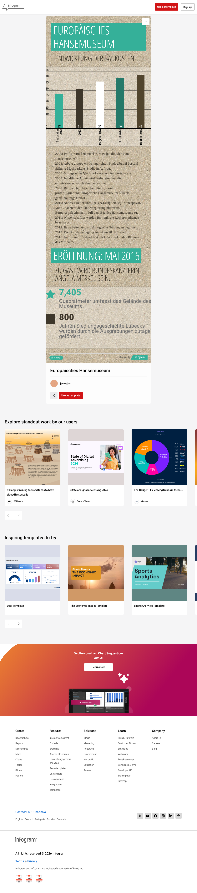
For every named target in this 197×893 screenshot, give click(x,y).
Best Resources (126, 759)
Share (57, 357)
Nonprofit (88, 759)
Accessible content (60, 754)
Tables (18, 764)
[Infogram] (13, 7)
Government (90, 754)
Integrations (56, 784)
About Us (156, 737)
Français (61, 819)
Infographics (21, 737)
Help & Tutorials (126, 737)
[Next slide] (18, 515)
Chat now (39, 812)
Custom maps (57, 779)
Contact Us (22, 812)
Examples (123, 748)
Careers (156, 743)
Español (51, 819)
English (19, 819)
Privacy (32, 861)
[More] (145, 21)
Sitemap (122, 781)
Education (89, 764)
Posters (19, 775)
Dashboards (21, 748)
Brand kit (54, 748)
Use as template (166, 6)
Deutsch (28, 819)
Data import (56, 773)
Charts (18, 759)
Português (40, 819)
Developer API (125, 770)
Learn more (98, 667)
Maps (18, 754)
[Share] (54, 395)
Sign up (187, 7)
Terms (19, 861)
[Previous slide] (9, 515)
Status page (124, 775)
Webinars (123, 754)
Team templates (58, 768)
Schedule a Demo (127, 764)
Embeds (54, 743)
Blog (154, 748)
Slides (18, 770)
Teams (87, 770)
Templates (55, 789)
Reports (19, 743)
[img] (59, 111)
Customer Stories (127, 743)
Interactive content (59, 737)
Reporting (88, 748)
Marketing (89, 743)
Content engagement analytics (60, 761)
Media (87, 737)
